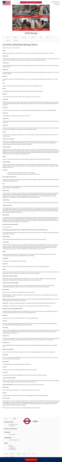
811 (41, 37)
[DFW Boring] (31, 421)
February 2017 (12, 434)
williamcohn (17, 47)
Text (32, 2)
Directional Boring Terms (14, 439)
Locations (33, 37)
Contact (15, 40)
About (8, 40)
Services (15, 37)
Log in (11, 445)
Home (8, 37)
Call (29, 2)
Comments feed (13, 448)
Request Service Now (31, 459)
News (47, 37)
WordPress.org (13, 449)
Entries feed (12, 446)
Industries (24, 37)
